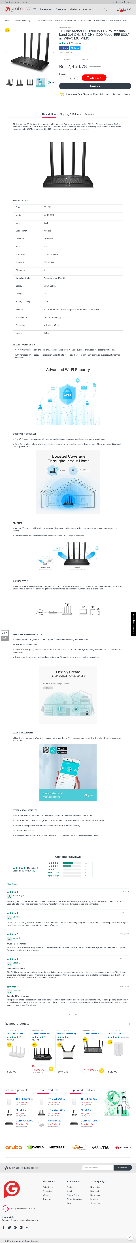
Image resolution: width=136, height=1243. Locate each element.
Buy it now (95, 86)
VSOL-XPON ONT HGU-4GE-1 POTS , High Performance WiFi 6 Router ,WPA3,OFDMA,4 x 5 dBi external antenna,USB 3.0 (16, 1034)
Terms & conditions (75, 1199)
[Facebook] (3, 1228)
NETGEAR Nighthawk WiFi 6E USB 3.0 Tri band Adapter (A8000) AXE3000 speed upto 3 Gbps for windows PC (24, 1110)
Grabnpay (16, 1241)
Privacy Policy (73, 1195)
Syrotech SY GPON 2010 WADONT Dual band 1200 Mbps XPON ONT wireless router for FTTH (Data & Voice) (56, 1121)
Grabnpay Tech (65, 28)
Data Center (48, 1187)
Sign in (119, 2)
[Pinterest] (15, 1228)
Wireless (46, 1195)
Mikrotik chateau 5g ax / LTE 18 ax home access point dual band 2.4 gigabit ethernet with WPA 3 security (67, 1034)
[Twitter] (9, 1228)
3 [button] (69, 1014)
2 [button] (64, 1014)
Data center (95, 1191)
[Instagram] (21, 1228)
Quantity (62, 74)
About (69, 1191)
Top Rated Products (82, 1090)
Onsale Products (47, 1090)
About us (47, 1199)
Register (127, 2)
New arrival (95, 1187)
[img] (12, 892)
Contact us (71, 1187)
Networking (95, 1195)
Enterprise (47, 1191)
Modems (94, 1199)
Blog (69, 1203)
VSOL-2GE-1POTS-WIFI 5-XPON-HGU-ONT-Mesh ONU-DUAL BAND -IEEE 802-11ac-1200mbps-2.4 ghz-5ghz (118, 1034)
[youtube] (27, 1228)
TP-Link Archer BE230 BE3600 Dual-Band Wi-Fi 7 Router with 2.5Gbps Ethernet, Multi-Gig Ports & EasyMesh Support (93, 1034)
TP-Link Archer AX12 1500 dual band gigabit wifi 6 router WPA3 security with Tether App (57, 1110)
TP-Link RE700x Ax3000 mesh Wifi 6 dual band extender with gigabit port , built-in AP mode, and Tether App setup (24, 1099)
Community (95, 1203)
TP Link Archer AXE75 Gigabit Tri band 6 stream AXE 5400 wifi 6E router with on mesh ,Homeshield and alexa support (42, 1034)
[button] (65, 43)
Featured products (16, 1090)
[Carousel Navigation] (128, 1024)
